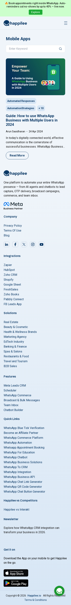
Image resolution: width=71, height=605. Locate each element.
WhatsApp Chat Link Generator (23, 482)
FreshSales (11, 289)
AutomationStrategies (20, 108)
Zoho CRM (10, 274)
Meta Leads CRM (15, 385)
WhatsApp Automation (18, 442)
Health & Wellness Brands (20, 332)
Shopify (8, 279)
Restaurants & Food (16, 356)
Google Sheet (12, 284)
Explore (35, 12)
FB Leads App (13, 304)
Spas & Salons (13, 351)
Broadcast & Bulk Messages (22, 400)
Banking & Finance (15, 346)
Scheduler (10, 390)
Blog (6, 235)
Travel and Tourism (15, 361)
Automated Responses (21, 101)
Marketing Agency (15, 336)
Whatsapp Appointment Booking (24, 447)
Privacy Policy (13, 225)
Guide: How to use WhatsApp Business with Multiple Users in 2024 (32, 120)
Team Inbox (11, 405)
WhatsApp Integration (17, 472)
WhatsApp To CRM (15, 467)
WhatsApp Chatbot (15, 457)
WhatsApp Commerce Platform (23, 437)
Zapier (8, 265)
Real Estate (11, 322)
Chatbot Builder (13, 410)
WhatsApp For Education (19, 452)
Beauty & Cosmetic (16, 327)
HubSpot (9, 270)
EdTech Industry (14, 341)
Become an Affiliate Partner (21, 433)
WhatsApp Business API (19, 477)
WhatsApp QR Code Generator (23, 486)
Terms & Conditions (35, 599)
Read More (17, 155)
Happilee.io (34, 595)
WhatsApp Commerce (17, 395)
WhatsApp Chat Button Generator (24, 491)
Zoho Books (11, 294)
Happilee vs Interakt (16, 509)
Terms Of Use (12, 230)
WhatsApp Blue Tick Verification (24, 428)
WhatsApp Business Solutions (23, 462)
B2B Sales (10, 366)
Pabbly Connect (14, 299)
